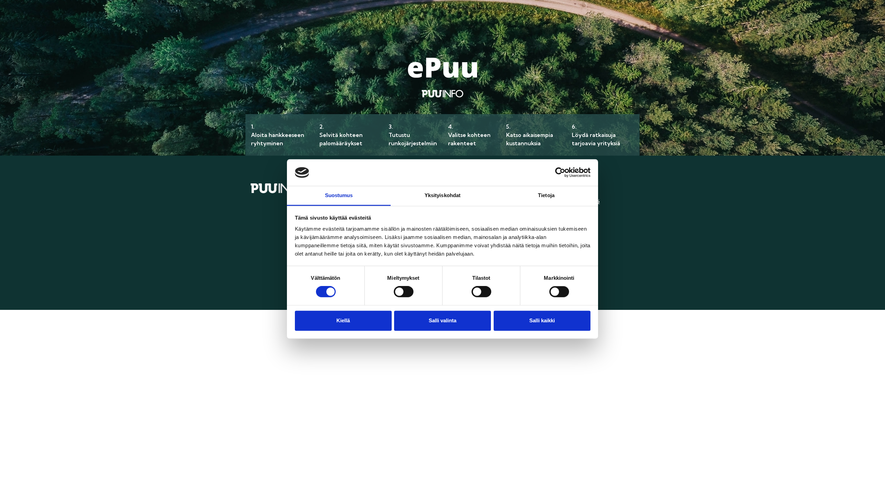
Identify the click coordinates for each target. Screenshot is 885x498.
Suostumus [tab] (339, 195)
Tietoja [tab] (546, 195)
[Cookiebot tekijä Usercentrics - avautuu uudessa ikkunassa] (560, 172)
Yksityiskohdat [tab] (442, 195)
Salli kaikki (542, 320)
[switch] (403, 291)
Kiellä (343, 320)
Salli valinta (442, 320)
